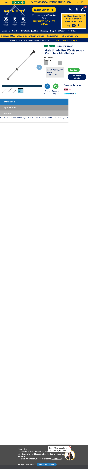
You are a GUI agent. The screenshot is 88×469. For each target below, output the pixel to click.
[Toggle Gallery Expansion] (41, 43)
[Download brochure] (78, 2)
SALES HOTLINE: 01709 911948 (44, 23)
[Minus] (46, 63)
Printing (44, 31)
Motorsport (64, 31)
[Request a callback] (82, 2)
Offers (73, 31)
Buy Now (73, 70)
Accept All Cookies (47, 464)
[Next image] (39, 67)
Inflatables (25, 31)
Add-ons (35, 31)
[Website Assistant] (70, 446)
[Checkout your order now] (83, 9)
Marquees (6, 31)
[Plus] (60, 63)
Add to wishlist (77, 77)
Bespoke (53, 31)
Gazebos (15, 31)
